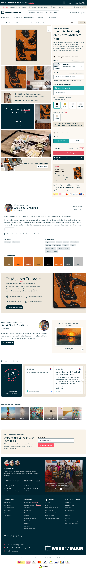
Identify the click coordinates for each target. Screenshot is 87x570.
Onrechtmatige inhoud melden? (49, 558)
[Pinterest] (14, 536)
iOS (29, 100)
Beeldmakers (28, 18)
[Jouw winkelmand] (84, 12)
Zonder (62, 141)
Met (77, 141)
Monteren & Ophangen (13, 491)
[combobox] (36, 12)
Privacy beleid (62, 558)
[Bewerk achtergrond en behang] (48, 30)
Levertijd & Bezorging (32, 488)
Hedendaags (57, 245)
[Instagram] (11, 536)
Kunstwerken (5, 18)
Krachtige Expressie (52, 251)
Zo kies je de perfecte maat (76, 73)
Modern (58, 242)
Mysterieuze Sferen (63, 248)
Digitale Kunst (50, 242)
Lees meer (77, 209)
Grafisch (48, 245)
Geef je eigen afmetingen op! (68, 80)
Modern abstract (50, 248)
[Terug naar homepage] (11, 12)
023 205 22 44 (28, 481)
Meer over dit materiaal (78, 61)
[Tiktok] (22, 536)
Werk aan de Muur (72, 500)
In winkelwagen (70, 153)
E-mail (38, 481)
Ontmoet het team (52, 489)
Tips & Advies (52, 18)
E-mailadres (41, 437)
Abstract (65, 242)
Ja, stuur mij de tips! (45, 445)
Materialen (40, 18)
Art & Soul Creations (62, 28)
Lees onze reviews (18, 126)
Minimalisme (74, 242)
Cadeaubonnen (30, 491)
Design (73, 245)
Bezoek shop (77, 206)
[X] (19, 536)
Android (35, 100)
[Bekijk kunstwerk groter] (48, 27)
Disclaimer (37, 558)
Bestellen (29, 486)
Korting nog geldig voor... (69, 158)
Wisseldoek (61, 92)
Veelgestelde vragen (12, 486)
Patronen (65, 245)
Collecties (17, 18)
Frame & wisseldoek (64, 88)
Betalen (8, 488)
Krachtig (7, 242)
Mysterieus (16, 242)
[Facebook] (16, 536)
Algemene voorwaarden (27, 558)
